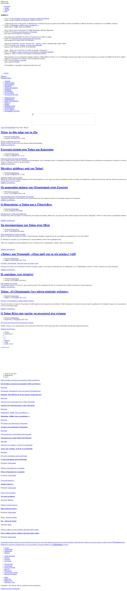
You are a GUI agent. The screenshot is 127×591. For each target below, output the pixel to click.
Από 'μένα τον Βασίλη (8, 496)
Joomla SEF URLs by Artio (5, 347)
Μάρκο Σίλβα (74, 542)
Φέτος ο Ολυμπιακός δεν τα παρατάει (13, 472)
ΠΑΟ (123, 542)
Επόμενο (7, 340)
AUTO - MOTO (9, 109)
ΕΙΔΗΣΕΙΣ (7, 89)
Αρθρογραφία (15, 136)
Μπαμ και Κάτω (102, 542)
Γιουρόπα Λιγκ (60, 542)
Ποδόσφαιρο (15, 154)
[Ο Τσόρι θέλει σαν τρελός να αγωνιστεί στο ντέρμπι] (17, 322)
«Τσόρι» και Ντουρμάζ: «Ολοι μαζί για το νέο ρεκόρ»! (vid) (38, 254)
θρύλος (35, 544)
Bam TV (7, 569)
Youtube (6, 9)
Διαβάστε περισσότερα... (8, 145)
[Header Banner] (6, 78)
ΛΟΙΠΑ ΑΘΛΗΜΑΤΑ (11, 88)
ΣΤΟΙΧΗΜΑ (8, 91)
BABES (6, 104)
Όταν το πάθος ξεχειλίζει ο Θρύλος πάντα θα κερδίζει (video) (20, 533)
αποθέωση (18, 544)
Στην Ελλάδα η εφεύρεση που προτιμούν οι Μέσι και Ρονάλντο (30, 18)
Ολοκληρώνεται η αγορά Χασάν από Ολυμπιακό (26, 38)
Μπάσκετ (10, 500)
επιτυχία (30, 544)
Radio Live (7, 579)
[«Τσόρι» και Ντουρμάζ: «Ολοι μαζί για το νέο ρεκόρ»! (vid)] (19, 263)
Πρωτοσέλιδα (8, 564)
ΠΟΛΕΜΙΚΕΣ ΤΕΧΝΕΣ (12, 111)
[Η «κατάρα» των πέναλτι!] (9, 283)
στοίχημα (65, 544)
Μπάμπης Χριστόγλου (91, 542)
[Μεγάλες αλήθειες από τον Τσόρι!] (11, 177)
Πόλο (7, 544)
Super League (36, 542)
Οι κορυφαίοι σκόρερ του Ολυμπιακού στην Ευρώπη (34, 187)
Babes (9, 524)
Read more (4, 387)
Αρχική (3, 127)
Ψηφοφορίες (8, 571)
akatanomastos (5, 542)
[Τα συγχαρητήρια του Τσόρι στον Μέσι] (13, 234)
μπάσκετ (47, 544)
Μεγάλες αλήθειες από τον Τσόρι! (22, 168)
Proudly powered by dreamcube (10, 588)
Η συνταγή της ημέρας (11, 572)
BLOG (6, 73)
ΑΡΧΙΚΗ (7, 81)
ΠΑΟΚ (3, 544)
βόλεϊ (23, 544)
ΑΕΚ (45, 542)
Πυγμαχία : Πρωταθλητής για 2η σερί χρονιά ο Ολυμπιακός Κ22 (21, 394)
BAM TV (7, 103)
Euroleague (28, 542)
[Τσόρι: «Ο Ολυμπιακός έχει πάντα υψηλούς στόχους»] (17, 301)
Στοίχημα (7, 559)
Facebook (7, 6)
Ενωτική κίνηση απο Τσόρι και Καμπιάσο (27, 149)
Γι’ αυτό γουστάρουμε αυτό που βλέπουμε (14, 459)
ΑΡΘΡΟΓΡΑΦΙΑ (9, 83)
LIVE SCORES (9, 93)
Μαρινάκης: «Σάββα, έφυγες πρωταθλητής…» (25, 25)
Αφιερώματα (15, 192)
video (42, 542)
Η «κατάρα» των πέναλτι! (17, 274)
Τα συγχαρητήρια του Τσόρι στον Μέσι (25, 225)
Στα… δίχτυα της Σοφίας (8, 521)
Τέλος (6, 342)
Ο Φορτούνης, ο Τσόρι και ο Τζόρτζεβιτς (26, 204)
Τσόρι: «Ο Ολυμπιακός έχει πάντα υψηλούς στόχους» (34, 291)
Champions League (19, 542)
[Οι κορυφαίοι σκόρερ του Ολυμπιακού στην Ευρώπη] (17, 196)
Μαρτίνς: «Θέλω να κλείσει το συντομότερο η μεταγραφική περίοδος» (33, 52)
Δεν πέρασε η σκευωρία (19, 60)
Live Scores (7, 561)
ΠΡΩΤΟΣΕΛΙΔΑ (9, 98)
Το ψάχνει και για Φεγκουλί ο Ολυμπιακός (24, 32)
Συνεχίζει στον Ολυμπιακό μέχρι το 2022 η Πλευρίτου (18, 405)
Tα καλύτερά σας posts (11, 94)
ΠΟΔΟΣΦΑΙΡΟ (9, 84)
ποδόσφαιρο (58, 544)
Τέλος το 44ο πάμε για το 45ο (19, 132)
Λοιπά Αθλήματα (9, 556)
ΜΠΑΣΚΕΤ (8, 86)
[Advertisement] (15, 359)
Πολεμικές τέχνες (9, 582)
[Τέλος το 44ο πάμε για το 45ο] (10, 141)
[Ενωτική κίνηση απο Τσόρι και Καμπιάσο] (14, 159)
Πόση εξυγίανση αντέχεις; (9, 508)
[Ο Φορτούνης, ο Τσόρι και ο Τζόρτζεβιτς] (13, 214)
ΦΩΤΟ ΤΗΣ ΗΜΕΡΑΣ (11, 101)
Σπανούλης (12, 544)
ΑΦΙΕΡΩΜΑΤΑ (9, 99)
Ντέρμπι (109, 542)
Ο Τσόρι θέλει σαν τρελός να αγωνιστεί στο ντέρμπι (33, 313)
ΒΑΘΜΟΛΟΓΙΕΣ (9, 106)
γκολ (26, 544)
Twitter (6, 8)
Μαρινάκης (81, 542)
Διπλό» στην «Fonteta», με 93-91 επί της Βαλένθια (27, 45)
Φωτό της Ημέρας (9, 567)
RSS (5, 11)
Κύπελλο (67, 542)
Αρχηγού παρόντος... (7, 484)
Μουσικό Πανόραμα (10, 574)
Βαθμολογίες (8, 580)
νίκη (51, 544)
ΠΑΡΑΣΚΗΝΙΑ (9, 108)
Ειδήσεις (7, 557)
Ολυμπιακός (117, 542)
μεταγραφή (40, 544)
